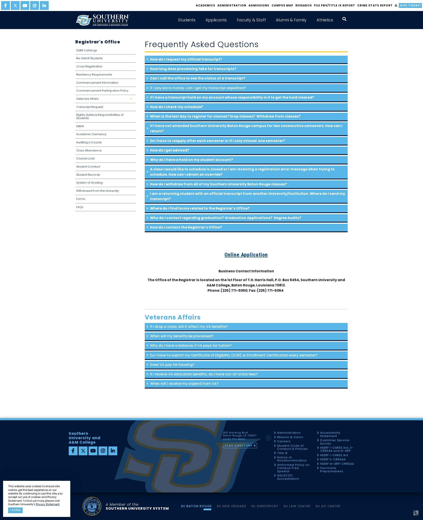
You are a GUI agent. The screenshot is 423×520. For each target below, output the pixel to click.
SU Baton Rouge (196, 506)
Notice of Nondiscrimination (292, 459)
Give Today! (410, 5)
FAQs (79, 207)
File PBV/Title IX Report (334, 5)
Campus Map (282, 5)
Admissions (259, 5)
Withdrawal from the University (97, 191)
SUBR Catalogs (86, 50)
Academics (205, 5)
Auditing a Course (89, 142)
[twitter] (15, 5)
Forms (80, 199)
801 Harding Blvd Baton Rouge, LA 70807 (239, 434)
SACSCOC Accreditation (288, 477)
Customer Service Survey (334, 442)
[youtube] (24, 5)
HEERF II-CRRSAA (333, 459)
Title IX (282, 453)
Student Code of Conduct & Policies (292, 447)
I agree (15, 510)
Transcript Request (89, 107)
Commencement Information (97, 83)
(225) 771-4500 (234, 439)
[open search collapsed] (344, 19)
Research (303, 5)
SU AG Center (327, 506)
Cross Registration (89, 66)
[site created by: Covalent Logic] (406, 514)
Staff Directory (238, 445)
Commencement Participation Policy (102, 90)
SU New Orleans (231, 506)
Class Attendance (89, 150)
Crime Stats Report (374, 5)
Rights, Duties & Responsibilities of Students (100, 116)
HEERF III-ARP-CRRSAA (337, 464)
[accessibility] (396, 5)
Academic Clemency (91, 134)
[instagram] (34, 5)
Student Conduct (88, 166)
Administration (231, 5)
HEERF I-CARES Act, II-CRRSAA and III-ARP (337, 449)
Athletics (325, 20)
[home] (102, 20)
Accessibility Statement (330, 434)
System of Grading (89, 182)
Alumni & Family (291, 20)
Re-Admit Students (89, 58)
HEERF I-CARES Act (334, 455)
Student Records (88, 175)
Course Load (85, 158)
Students (186, 20)
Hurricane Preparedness (331, 470)
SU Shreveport (264, 506)
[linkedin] (44, 5)
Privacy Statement (47, 504)
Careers (284, 441)
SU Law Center (297, 506)
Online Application (246, 255)
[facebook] (5, 5)
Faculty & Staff (251, 20)
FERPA (80, 126)
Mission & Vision (290, 437)
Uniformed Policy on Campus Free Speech (293, 468)
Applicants (216, 20)
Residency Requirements (94, 74)
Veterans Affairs (105, 100)
